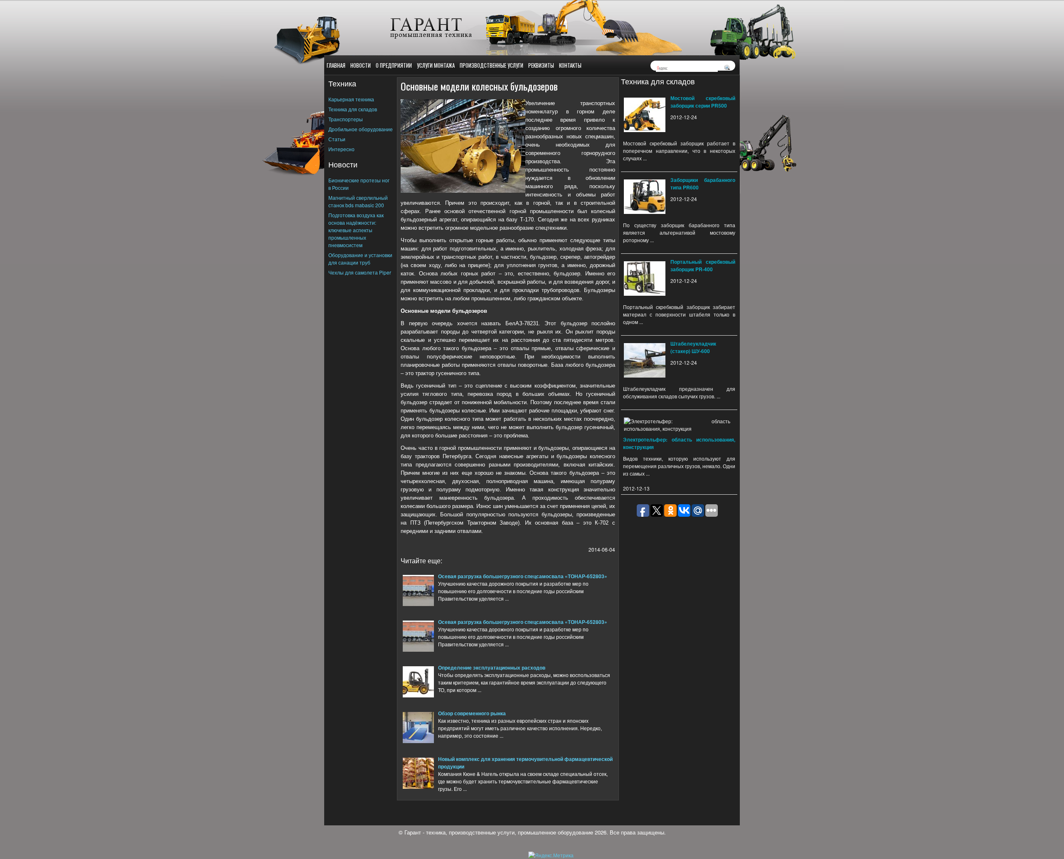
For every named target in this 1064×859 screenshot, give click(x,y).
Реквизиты (541, 65)
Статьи (336, 138)
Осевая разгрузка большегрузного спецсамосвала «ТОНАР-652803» (522, 576)
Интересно (341, 148)
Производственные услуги (491, 65)
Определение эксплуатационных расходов (491, 667)
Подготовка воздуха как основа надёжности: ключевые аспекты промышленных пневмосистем (356, 229)
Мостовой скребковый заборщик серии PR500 (702, 101)
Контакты (570, 65)
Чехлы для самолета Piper (359, 272)
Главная (336, 65)
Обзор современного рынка (472, 713)
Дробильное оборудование (360, 129)
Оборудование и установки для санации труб (360, 258)
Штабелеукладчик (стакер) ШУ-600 (693, 347)
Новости (360, 65)
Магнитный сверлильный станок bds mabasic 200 (358, 201)
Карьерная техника (351, 99)
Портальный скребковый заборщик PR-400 (702, 265)
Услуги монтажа (436, 65)
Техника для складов (352, 109)
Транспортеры (345, 119)
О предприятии (394, 65)
